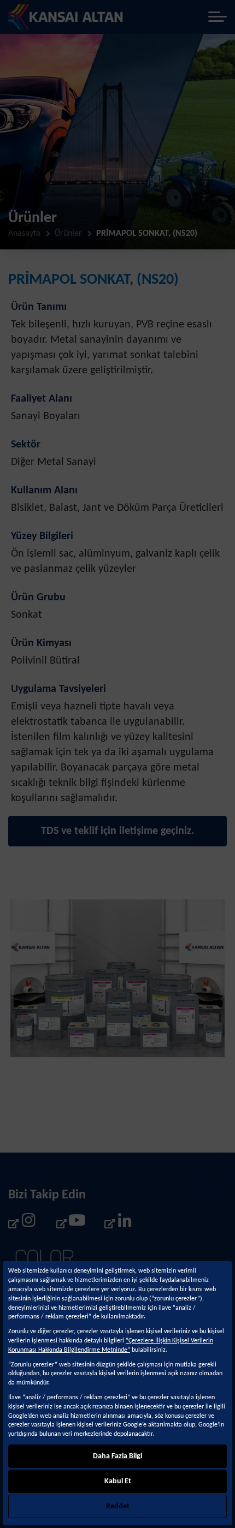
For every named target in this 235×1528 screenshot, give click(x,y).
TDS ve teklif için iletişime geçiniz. (117, 831)
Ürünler (68, 233)
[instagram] (22, 1223)
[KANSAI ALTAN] (66, 17)
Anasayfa (24, 233)
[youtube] (70, 1223)
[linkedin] (118, 1223)
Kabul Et (117, 1481)
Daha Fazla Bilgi (117, 1456)
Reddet (118, 1506)
